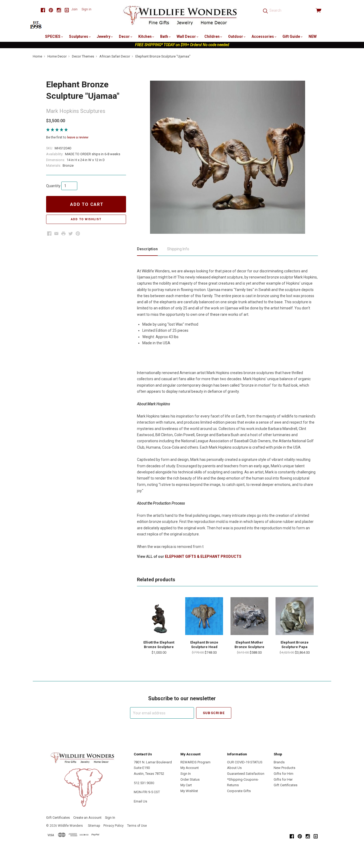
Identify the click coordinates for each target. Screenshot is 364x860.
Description (147, 249)
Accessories (263, 36)
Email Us (140, 801)
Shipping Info (178, 249)
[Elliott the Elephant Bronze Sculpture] (158, 616)
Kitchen (145, 36)
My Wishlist (189, 791)
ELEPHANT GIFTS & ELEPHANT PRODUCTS (203, 556)
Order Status (190, 779)
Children (212, 36)
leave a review (77, 137)
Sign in (86, 9)
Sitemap (94, 826)
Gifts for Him (283, 774)
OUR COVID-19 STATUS (244, 762)
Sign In (185, 774)
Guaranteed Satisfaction (245, 774)
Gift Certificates (285, 785)
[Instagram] (59, 10)
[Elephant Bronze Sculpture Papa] (294, 616)
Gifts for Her (283, 779)
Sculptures (79, 36)
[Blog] (67, 10)
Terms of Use (137, 826)
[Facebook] (43, 10)
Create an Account (87, 818)
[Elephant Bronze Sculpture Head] (204, 616)
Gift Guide (291, 36)
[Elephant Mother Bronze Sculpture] (249, 616)
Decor (125, 36)
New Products (284, 768)
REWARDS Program (195, 762)
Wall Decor (187, 36)
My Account (189, 768)
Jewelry (104, 36)
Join (74, 9)
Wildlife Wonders (70, 826)
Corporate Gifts (239, 791)
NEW (313, 36)
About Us (234, 768)
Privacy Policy (113, 826)
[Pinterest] (51, 10)
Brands (279, 762)
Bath (164, 36)
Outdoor (236, 36)
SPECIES (53, 36)
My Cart (186, 785)
